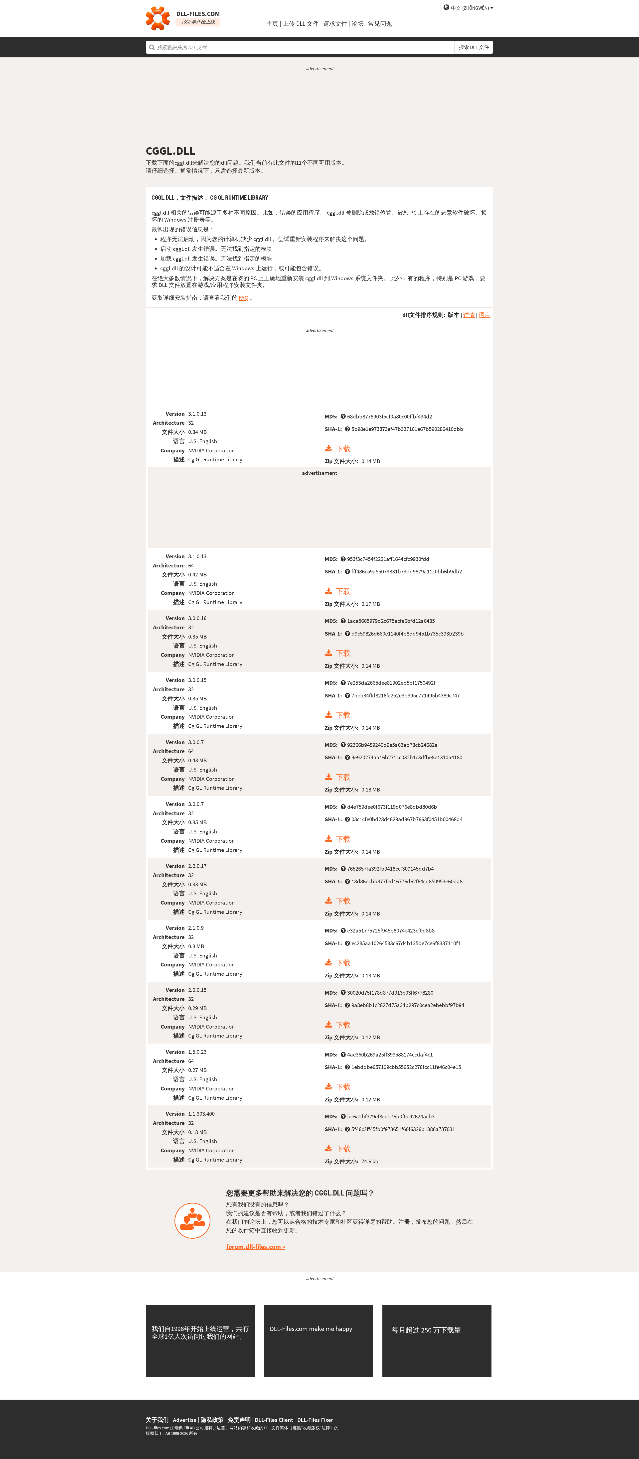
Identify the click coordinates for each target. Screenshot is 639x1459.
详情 (469, 314)
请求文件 (335, 24)
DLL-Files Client (274, 1420)
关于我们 (157, 1420)
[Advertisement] (319, 108)
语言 (484, 314)
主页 (272, 24)
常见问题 (380, 24)
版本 (453, 314)
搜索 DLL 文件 (474, 47)
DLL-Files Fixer (315, 1420)
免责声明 (239, 1420)
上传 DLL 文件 (301, 24)
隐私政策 (212, 1420)
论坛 (358, 24)
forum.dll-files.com (253, 1247)
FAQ (243, 297)
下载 (343, 448)
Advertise (184, 1420)
